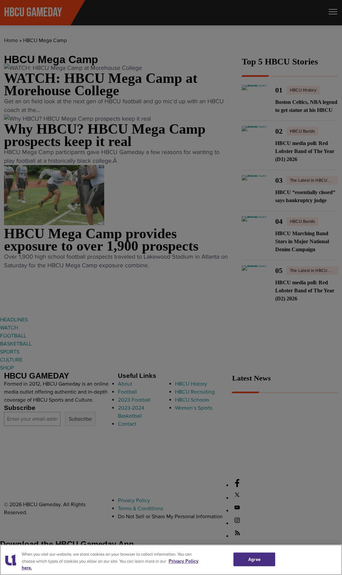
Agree (254, 559)
